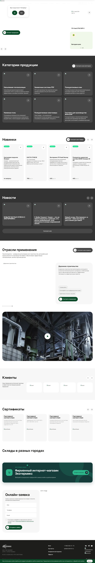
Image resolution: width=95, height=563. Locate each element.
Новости (58, 3)
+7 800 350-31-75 (82, 2)
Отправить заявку (15, 527)
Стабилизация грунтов (65, 281)
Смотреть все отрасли (84, 250)
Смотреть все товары (77, 139)
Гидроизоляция (73, 277)
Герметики (76, 284)
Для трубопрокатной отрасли (66, 293)
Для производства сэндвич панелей (68, 290)
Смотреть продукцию (69, 299)
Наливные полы (63, 284)
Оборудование (43, 3)
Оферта (50, 554)
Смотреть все (47, 231)
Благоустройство (77, 281)
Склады (64, 3)
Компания (51, 3)
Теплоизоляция (63, 277)
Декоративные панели (64, 287)
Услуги (36, 3)
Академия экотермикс (55, 551)
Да (14, 13)
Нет (21, 13)
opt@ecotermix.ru (82, 4)
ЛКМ (70, 284)
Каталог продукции (12, 21)
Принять (90, 561)
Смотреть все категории (83, 66)
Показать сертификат (13, 427)
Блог (49, 546)
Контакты (51, 548)
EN (69, 3)
